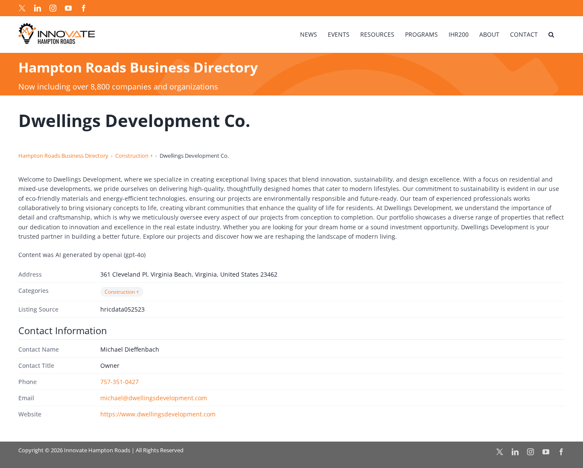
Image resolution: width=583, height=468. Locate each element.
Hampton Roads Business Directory (63, 155)
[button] (551, 34)
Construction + (134, 155)
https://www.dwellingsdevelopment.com (158, 414)
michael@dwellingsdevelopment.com (153, 398)
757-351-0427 (119, 382)
